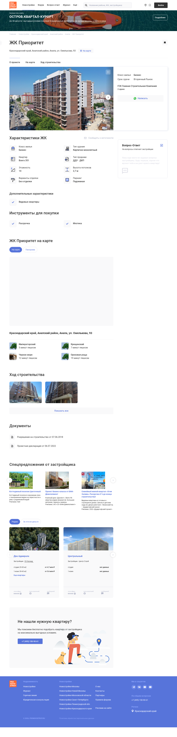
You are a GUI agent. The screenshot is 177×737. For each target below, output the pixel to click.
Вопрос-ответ (53, 5)
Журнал (66, 5)
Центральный (75, 556)
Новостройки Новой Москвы (72, 691)
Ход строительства (50, 62)
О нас (97, 686)
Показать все (61, 410)
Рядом (15, 522)
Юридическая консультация (36, 700)
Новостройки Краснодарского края (75, 708)
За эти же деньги (30, 522)
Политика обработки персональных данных (76, 718)
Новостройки (28, 5)
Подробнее (160, 17)
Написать (143, 98)
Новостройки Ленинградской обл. (74, 704)
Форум (41, 5)
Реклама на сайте (103, 708)
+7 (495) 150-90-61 (140, 700)
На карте (87, 51)
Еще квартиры (19, 575)
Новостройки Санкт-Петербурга (73, 700)
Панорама (30, 250)
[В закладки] (165, 43)
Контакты (100, 691)
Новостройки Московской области (75, 695)
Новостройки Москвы (69, 686)
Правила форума (103, 700)
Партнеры (100, 695)
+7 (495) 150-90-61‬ (30, 641)
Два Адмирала (21, 556)
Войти (161, 5)
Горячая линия (30, 695)
